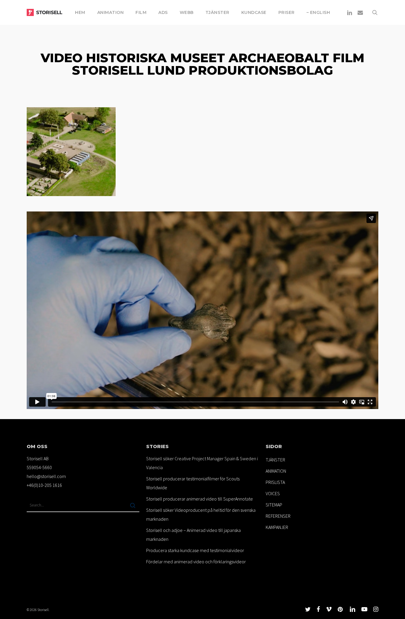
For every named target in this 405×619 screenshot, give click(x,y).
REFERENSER (278, 516)
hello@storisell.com (46, 476)
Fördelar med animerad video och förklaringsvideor (196, 562)
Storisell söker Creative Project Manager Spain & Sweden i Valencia (202, 463)
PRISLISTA (275, 482)
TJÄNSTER (275, 460)
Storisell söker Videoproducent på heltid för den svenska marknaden (201, 514)
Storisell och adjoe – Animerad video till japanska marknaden (193, 534)
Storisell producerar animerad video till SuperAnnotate (199, 499)
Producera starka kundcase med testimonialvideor (195, 550)
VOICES (273, 493)
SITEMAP (274, 505)
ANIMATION (276, 471)
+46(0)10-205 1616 (44, 485)
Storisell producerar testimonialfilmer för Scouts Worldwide (193, 483)
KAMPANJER (277, 527)
